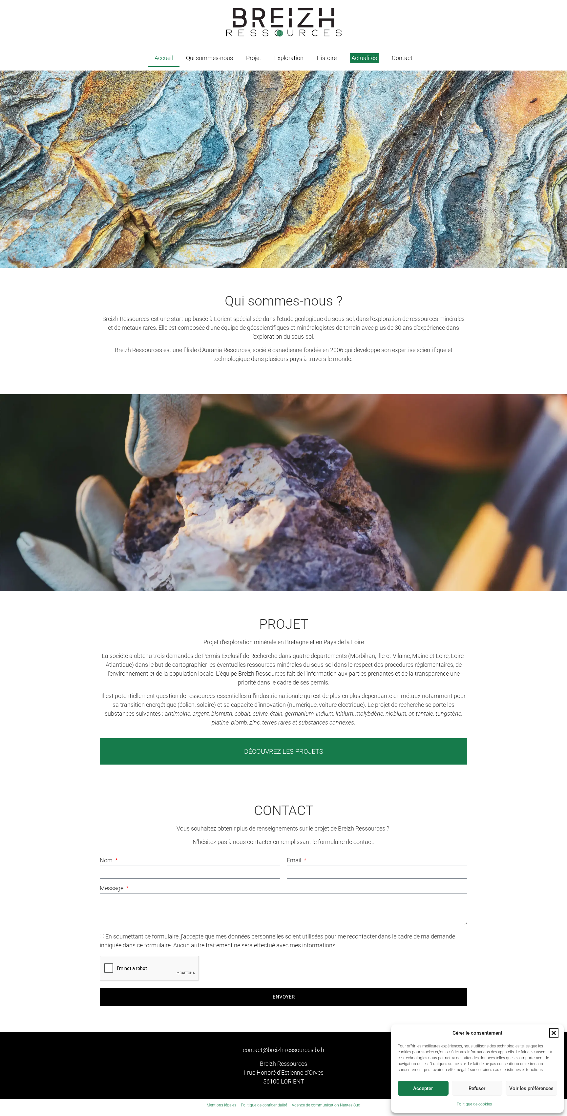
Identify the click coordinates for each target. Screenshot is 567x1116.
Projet (253, 57)
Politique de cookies (474, 1104)
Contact (402, 57)
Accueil (164, 57)
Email (295, 860)
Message (112, 888)
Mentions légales (221, 1105)
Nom (107, 860)
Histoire (327, 57)
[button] (554, 1033)
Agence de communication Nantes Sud (326, 1105)
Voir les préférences (531, 1088)
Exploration (289, 57)
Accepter (423, 1088)
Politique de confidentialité (264, 1105)
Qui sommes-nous (209, 57)
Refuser (477, 1088)
